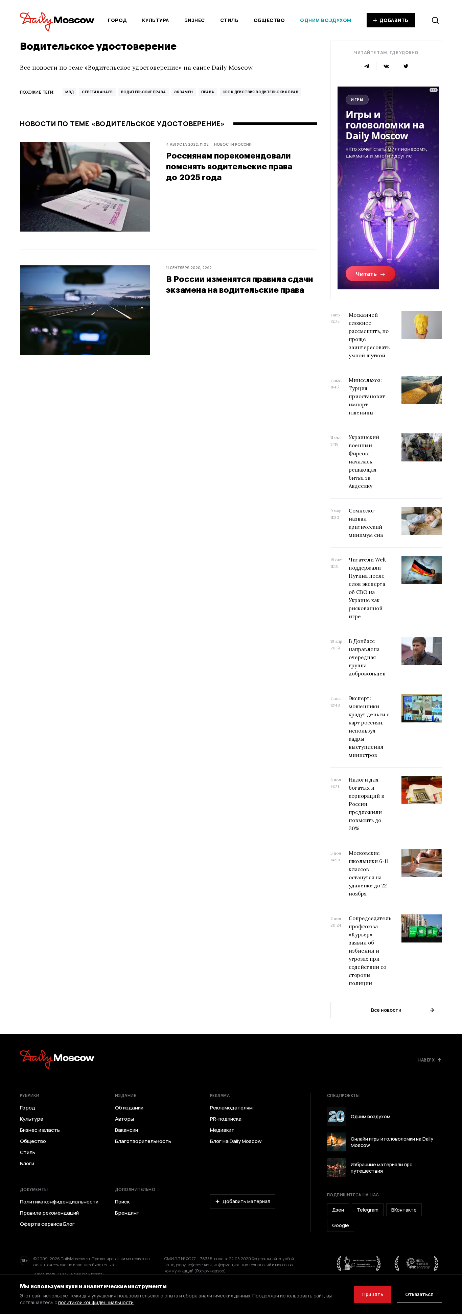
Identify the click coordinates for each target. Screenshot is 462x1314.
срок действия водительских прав (260, 92)
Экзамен (183, 92)
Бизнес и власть (40, 1130)
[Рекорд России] (416, 1263)
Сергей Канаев (97, 92)
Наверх (426, 1059)
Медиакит (222, 1130)
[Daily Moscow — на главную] (57, 1059)
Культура (155, 20)
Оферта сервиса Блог (47, 1224)
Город (117, 20)
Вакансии (126, 1130)
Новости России (233, 144)
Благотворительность (143, 1141)
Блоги (27, 1163)
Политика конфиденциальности (59, 1201)
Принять (372, 1294)
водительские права (143, 92)
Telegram (367, 1210)
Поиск (122, 1201)
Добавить (394, 20)
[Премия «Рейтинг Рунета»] (358, 1263)
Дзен (338, 1210)
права (207, 92)
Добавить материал (246, 1201)
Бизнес (194, 20)
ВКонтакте (404, 1210)
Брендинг (127, 1213)
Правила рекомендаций (49, 1213)
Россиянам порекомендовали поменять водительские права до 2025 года (229, 166)
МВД (69, 92)
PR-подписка (225, 1119)
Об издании (129, 1107)
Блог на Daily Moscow (236, 1141)
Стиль (229, 20)
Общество (269, 20)
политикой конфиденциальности (96, 1302)
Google (340, 1225)
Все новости (386, 1010)
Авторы (124, 1119)
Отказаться (419, 1294)
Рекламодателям (231, 1107)
